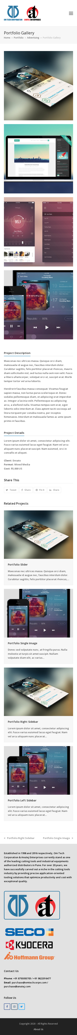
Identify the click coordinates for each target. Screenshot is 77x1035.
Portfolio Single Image (22, 643)
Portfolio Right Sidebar (23, 721)
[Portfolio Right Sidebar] (38, 691)
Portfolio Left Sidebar (22, 800)
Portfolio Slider (18, 564)
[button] (71, 13)
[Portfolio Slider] (38, 534)
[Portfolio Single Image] (38, 613)
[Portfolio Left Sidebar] (38, 770)
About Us (38, 1029)
